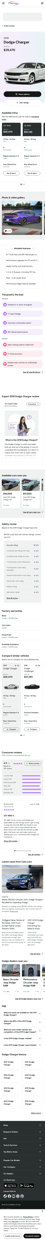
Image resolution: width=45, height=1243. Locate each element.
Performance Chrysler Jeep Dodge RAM (30, 982)
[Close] (42, 1211)
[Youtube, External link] (13, 1196)
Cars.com (15, 1221)
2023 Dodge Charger (9, 1089)
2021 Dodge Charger (29, 1063)
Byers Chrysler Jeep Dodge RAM (11, 982)
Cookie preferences (12, 1236)
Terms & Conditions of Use (11, 1205)
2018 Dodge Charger (29, 1102)
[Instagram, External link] (18, 1196)
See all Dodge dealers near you (28, 999)
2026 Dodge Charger (9, 1076)
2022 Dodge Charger (9, 1102)
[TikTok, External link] (5, 1196)
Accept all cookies (32, 1236)
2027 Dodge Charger (9, 1063)
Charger (9, 26)
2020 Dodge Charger (30, 1076)
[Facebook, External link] (9, 1196)
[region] (22, 1226)
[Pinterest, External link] (22, 1196)
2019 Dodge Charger (29, 1089)
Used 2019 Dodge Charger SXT (9, 498)
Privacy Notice (28, 1217)
